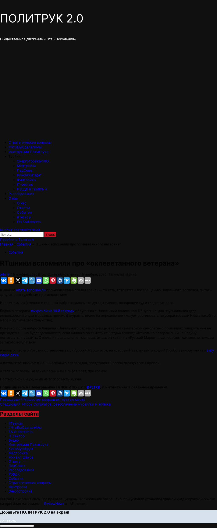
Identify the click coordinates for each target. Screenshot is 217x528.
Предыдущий (42, 399)
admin (5, 274)
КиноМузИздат (29, 175)
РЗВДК (13, 474)
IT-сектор (25, 184)
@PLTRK (93, 387)
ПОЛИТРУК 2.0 (41, 18)
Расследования (21, 194)
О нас (13, 198)
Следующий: (55, 404)
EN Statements (29, 222)
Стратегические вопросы (29, 142)
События (24, 212)
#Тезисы (24, 217)
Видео (13, 440)
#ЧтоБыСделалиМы (25, 147)
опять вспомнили (30, 290)
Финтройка (26, 180)
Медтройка (26, 166)
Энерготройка (20, 491)
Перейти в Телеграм (17, 239)
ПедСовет (25, 170)
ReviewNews (54, 503)
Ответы (23, 208)
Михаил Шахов (20, 457)
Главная (6, 244)
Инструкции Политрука (28, 152)
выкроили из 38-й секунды (52, 310)
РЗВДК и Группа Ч (32, 189)
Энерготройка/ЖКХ (33, 161)
